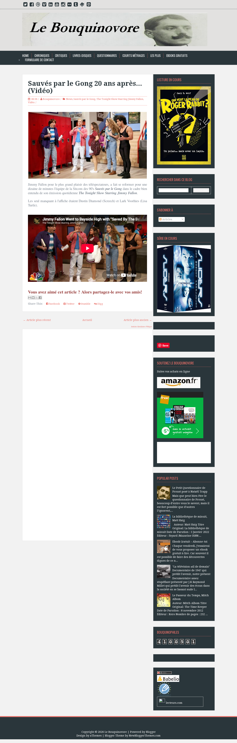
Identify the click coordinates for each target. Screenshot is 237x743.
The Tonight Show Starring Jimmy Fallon (119, 99)
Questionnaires (107, 56)
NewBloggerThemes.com (145, 735)
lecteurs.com (174, 702)
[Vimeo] (44, 5)
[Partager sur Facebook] (40, 297)
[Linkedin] (51, 5)
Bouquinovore (51, 99)
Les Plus (155, 56)
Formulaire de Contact (39, 60)
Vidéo (31, 102)
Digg (100, 303)
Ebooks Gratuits (176, 56)
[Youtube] (57, 5)
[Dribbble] (38, 5)
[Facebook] (32, 5)
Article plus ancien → (138, 320)
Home (25, 56)
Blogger (151, 731)
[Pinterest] (89, 5)
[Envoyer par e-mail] (29, 297)
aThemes (96, 735)
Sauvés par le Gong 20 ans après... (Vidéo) (85, 87)
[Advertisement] (87, 585)
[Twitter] (25, 5)
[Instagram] (63, 5)
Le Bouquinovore (116, 731)
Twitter (70, 303)
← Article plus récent (37, 320)
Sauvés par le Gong (84, 99)
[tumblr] (76, 5)
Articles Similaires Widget (141, 327)
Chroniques (41, 56)
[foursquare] (82, 5)
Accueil (87, 320)
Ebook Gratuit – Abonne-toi (189, 541)
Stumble (85, 303)
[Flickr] (69, 5)
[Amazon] (178, 382)
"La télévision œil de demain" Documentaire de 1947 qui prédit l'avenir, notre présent (191, 570)
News (69, 99)
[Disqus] (87, 384)
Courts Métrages (133, 56)
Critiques (61, 56)
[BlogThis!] (33, 297)
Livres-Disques (82, 56)
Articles (166, 219)
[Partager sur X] (37, 297)
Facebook (54, 303)
